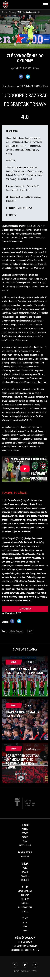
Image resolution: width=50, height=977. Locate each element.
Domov (5, 12)
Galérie (25, 872)
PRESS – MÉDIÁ (25, 845)
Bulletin (25, 880)
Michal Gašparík (16, 631)
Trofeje (25, 911)
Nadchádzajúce (25, 891)
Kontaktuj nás (25, 942)
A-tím (31, 631)
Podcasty (25, 876)
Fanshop (25, 857)
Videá (25, 868)
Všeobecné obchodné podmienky (25, 950)
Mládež (25, 931)
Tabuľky (25, 899)
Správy (13, 12)
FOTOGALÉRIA (25, 608)
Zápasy (25, 837)
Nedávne (25, 895)
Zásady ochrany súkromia (25, 946)
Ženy (25, 927)
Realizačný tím (25, 907)
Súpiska (25, 903)
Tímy (25, 841)
